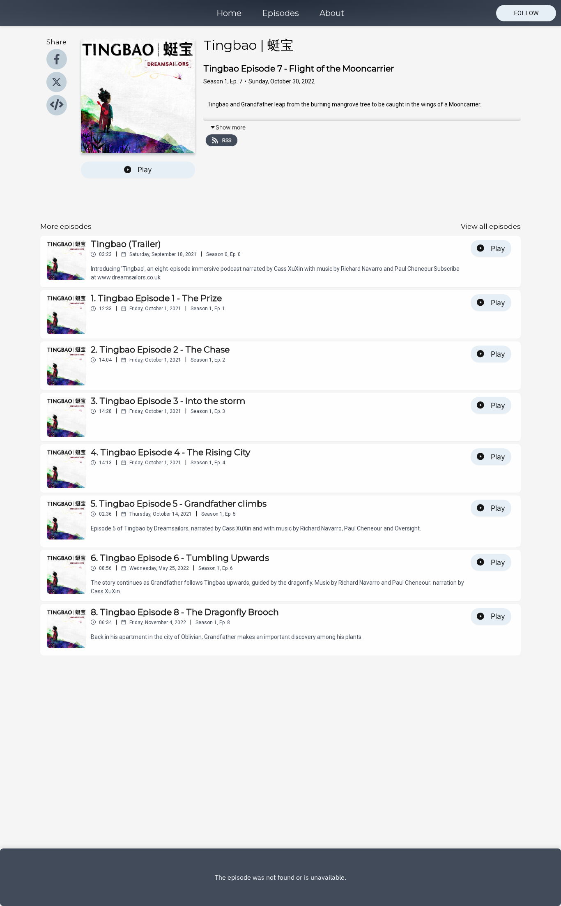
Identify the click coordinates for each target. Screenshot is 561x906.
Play (145, 169)
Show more (231, 127)
